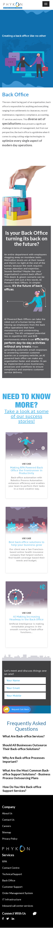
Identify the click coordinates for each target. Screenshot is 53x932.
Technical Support (12, 874)
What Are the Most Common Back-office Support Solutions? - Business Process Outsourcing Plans (26, 774)
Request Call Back (20, 709)
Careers (6, 826)
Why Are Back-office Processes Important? (24, 759)
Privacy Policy (9, 838)
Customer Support (12, 886)
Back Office (8, 880)
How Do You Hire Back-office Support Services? (22, 788)
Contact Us (8, 819)
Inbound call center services (17, 905)
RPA (4, 861)
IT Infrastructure (11, 899)
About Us (7, 813)
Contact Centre (11, 867)
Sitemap (6, 832)
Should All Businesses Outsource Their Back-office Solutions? (25, 747)
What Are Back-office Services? (24, 736)
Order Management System (17, 893)
